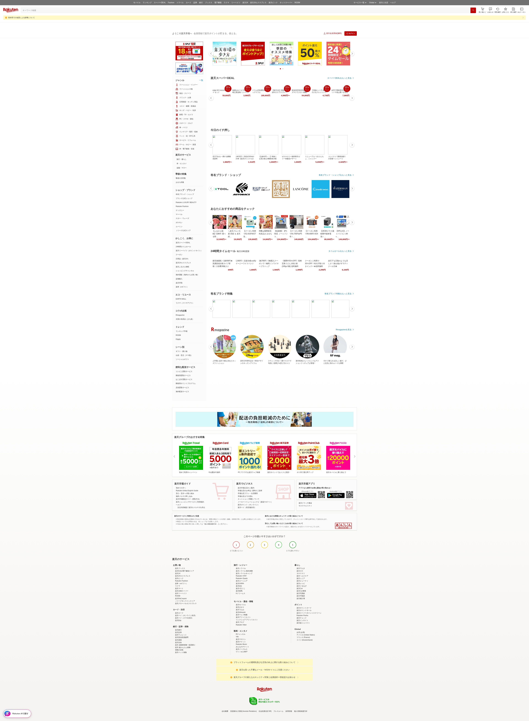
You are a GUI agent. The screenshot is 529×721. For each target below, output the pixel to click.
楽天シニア (301, 578)
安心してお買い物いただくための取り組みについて (284, 523)
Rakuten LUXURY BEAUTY (186, 202)
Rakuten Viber (241, 625)
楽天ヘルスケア (302, 576)
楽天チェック (302, 618)
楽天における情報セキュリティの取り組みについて (284, 516)
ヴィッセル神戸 (241, 652)
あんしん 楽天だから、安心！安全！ (343, 526)
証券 (195, 3)
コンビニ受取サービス (184, 371)
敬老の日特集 (181, 178)
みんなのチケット (242, 647)
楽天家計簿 (301, 598)
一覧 (201, 80)
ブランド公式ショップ (184, 198)
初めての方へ (181, 488)
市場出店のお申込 (244, 491)
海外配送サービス (182, 392)
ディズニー (180, 210)
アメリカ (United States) (306, 635)
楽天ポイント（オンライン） (248, 505)
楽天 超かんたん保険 (182, 647)
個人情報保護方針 (300, 711)
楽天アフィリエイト (243, 617)
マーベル (179, 214)
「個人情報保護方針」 (210, 524)
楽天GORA (240, 583)
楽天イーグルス (241, 649)
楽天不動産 (301, 596)
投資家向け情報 (236, 711)
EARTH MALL (181, 299)
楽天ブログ (240, 622)
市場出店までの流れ (245, 496)
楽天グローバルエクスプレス (186, 603)
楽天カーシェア (241, 581)
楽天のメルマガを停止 (197, 507)
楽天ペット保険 (181, 652)
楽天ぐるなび (302, 586)
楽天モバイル (241, 605)
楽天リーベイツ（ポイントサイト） (189, 251)
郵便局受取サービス (183, 375)
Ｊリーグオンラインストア (185, 601)
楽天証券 (178, 632)
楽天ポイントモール (304, 610)
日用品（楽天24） (182, 259)
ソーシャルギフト (182, 359)
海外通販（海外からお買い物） (187, 275)
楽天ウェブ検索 (241, 615)
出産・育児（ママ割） (184, 355)
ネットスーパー (286, 3)
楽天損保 (178, 640)
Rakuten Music (241, 644)
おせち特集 (180, 182)
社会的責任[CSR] (265, 711)
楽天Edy (178, 620)
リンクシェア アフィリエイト (247, 620)
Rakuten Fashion (182, 206)
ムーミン (179, 226)
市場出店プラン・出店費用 (248, 493)
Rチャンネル (240, 634)
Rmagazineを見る (344, 329)
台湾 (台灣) (301, 632)
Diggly (178, 339)
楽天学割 (179, 283)
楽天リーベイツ (181, 593)
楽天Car (300, 588)
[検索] (473, 10)
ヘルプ (393, 3)
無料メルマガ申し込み (184, 496)
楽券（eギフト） (182, 287)
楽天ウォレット (181, 635)
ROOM (297, 3)
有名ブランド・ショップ (185, 194)
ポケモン (179, 222)
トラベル (180, 3)
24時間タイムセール (183, 247)
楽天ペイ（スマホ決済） (184, 618)
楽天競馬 (239, 591)
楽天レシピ (301, 583)
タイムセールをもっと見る (340, 251)
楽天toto (239, 586)
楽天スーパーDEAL (183, 243)
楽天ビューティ (302, 581)
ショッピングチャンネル (185, 271)
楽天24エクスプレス (258, 3)
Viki (237, 637)
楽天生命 (178, 642)
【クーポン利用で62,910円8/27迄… (249, 234)
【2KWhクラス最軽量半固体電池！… (327, 234)
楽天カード (179, 613)
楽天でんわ (240, 610)
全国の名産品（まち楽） (185, 319)
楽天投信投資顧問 (181, 637)
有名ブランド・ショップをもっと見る (335, 175)
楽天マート (179, 588)
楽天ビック (273, 3)
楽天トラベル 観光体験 (244, 571)
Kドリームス (240, 593)
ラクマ (226, 3)
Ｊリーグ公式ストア (183, 230)
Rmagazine (180, 315)
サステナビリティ (305, 506)
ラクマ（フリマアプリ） (185, 303)
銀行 (201, 3)
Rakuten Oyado (242, 578)
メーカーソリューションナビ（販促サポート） (255, 502)
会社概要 (225, 711)
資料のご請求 (257, 491)
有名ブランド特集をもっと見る (338, 294)
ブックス (208, 3)
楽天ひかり (240, 607)
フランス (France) (303, 637)
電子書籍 (218, 3)
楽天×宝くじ (240, 588)
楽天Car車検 (301, 591)
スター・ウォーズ (182, 218)
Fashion (171, 3)
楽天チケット (241, 642)
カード (188, 3)
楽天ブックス (180, 568)
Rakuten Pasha (302, 615)
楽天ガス (300, 571)
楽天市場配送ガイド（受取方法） (188, 499)
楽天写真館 (301, 593)
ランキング (147, 3)
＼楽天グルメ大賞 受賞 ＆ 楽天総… (234, 234)
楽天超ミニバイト (303, 623)
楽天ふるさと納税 (182, 267)
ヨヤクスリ (301, 573)
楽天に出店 (383, 3)
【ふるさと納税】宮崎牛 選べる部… (219, 234)
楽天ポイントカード (304, 608)
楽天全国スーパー (181, 591)
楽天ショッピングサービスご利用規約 (190, 502)
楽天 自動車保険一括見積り (185, 645)
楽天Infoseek (240, 612)
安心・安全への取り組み (185, 493)
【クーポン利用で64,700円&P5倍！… (296, 234)
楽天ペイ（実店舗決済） (247, 507)
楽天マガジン (241, 639)
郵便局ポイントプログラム (186, 383)
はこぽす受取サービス (184, 379)
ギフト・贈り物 (181, 351)
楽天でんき (301, 568)
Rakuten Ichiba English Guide (187, 491)
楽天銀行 (178, 630)
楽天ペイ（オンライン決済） (186, 615)
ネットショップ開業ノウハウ (248, 499)
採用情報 (288, 711)
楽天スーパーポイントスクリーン (309, 613)
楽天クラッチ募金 (305, 503)
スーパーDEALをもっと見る (339, 78)
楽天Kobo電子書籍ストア (184, 571)
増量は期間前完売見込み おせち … (265, 234)
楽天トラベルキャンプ (244, 573)
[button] (490, 10)
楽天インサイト (302, 620)
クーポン (179, 255)
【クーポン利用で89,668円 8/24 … (311, 234)
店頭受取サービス (182, 388)
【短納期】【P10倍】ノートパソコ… (281, 234)
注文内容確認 (182, 507)
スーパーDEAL (160, 3)
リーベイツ (235, 3)
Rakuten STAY (241, 576)
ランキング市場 (181, 331)
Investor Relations (249, 711)
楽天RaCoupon (181, 598)
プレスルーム (278, 711)
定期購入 (179, 279)
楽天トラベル (241, 568)
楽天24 (245, 3)
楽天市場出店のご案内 (246, 488)
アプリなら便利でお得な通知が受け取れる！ (315, 488)
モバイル (137, 3)
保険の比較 (179, 650)
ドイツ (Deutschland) (305, 640)
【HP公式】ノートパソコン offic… (342, 234)
